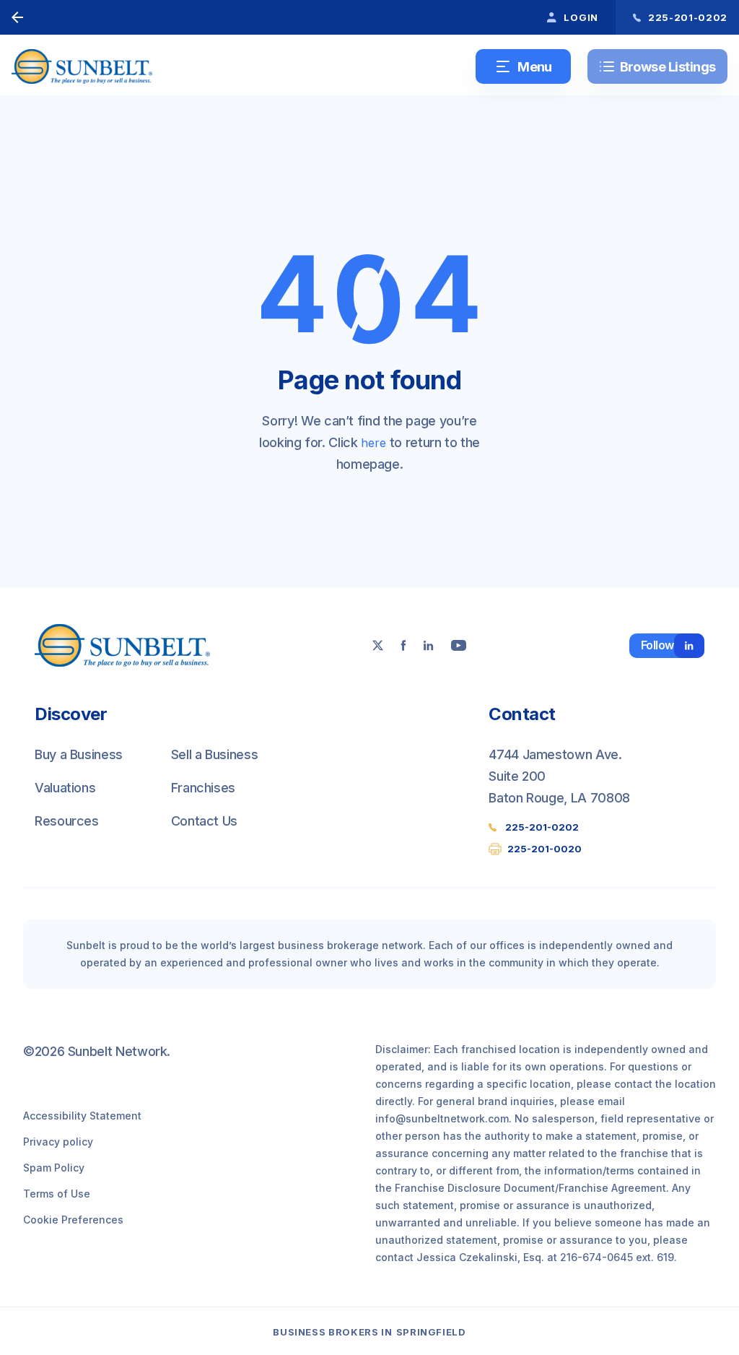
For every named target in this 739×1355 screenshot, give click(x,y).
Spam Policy (53, 1167)
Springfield (431, 1332)
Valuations (65, 787)
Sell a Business (214, 754)
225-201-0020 (544, 848)
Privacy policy (58, 1141)
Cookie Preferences (73, 1219)
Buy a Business (79, 754)
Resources (67, 820)
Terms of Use (56, 1193)
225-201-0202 (542, 827)
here (373, 443)
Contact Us (204, 820)
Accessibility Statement (82, 1115)
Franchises (203, 787)
